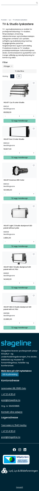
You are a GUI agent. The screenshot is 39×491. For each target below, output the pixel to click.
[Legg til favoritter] (34, 83)
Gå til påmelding (9, 374)
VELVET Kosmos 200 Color (14, 180)
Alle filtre (20, 71)
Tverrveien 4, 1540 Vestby (13, 425)
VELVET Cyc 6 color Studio (14, 102)
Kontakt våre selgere (11, 412)
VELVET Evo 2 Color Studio (14, 139)
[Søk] (37, 3)
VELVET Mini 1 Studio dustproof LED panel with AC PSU (17, 268)
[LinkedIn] (25, 450)
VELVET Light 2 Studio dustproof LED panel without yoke (18, 226)
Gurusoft (19, 487)
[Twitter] (14, 450)
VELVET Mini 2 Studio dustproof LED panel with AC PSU (17, 308)
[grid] (19, 76)
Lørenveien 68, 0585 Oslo (13, 388)
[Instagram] (19, 450)
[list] (12, 76)
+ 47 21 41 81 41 (8, 394)
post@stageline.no (10, 400)
